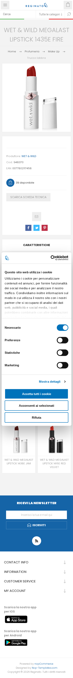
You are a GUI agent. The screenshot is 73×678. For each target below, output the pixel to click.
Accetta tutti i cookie (36, 393)
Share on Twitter (36, 228)
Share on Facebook (28, 228)
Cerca (69, 14)
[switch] (62, 340)
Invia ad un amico (36, 216)
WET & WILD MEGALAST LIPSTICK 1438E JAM (18, 461)
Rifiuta (36, 417)
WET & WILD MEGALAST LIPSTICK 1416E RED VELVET (54, 463)
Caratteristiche (36, 245)
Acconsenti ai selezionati (36, 405)
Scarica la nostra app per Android (20, 633)
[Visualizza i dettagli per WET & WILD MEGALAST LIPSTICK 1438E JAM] (18, 439)
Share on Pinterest (45, 228)
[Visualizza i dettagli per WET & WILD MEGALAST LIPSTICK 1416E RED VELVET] (54, 439)
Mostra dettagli (50, 381)
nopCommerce (43, 663)
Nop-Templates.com (44, 668)
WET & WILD (28, 156)
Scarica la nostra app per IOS (20, 609)
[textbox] (18, 14)
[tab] (36, 245)
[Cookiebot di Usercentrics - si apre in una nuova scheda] (51, 258)
